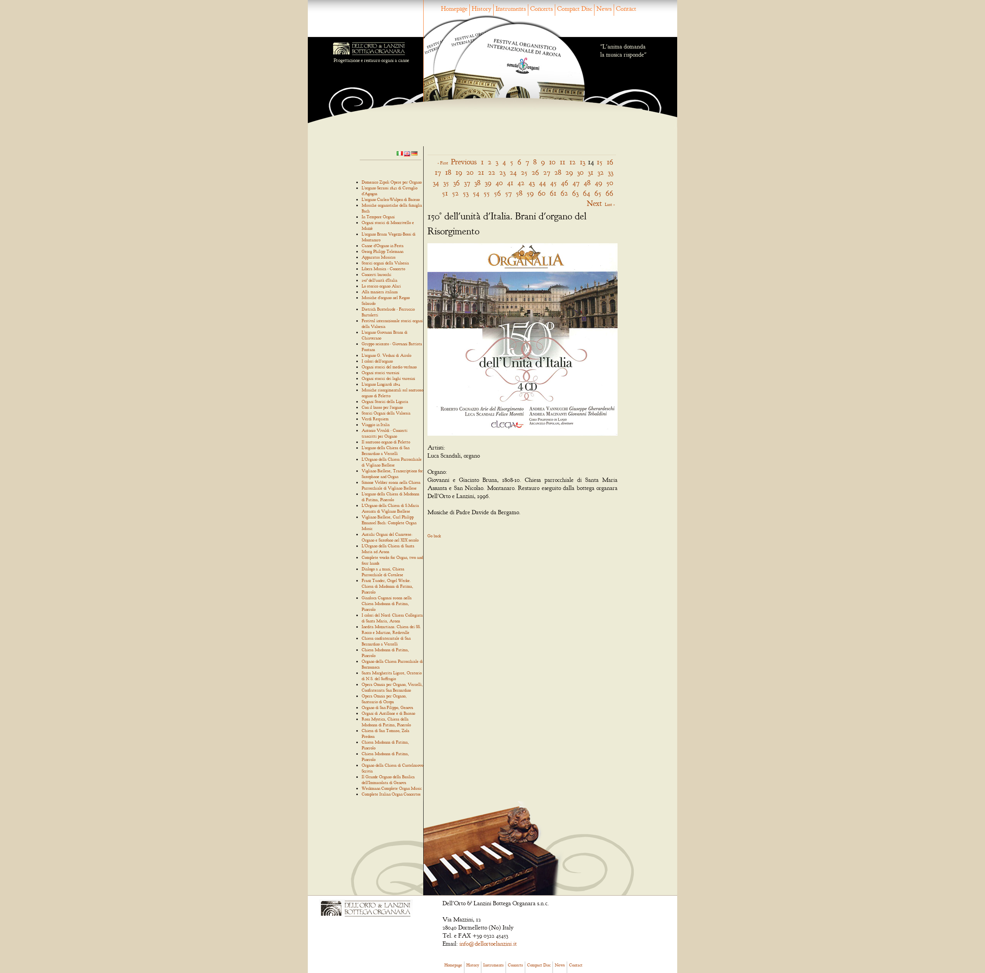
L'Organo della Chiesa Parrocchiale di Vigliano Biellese (392, 462)
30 (580, 172)
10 (552, 162)
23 (502, 172)
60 (542, 193)
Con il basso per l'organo (382, 407)
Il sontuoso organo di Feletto (386, 442)
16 (610, 162)
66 (609, 193)
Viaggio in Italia (376, 424)
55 (487, 193)
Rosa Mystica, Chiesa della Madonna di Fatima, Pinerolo (386, 721)
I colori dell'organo (377, 361)
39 (488, 182)
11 (562, 162)
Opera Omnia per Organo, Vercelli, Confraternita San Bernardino (392, 687)
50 (609, 182)
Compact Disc (574, 9)
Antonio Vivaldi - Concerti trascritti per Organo (384, 433)
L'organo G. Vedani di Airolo (386, 355)
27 (546, 172)
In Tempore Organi (378, 216)
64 (586, 193)
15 (600, 162)
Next (594, 203)
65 (597, 193)
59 (530, 193)
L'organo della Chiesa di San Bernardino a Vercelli (385, 450)
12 (572, 162)
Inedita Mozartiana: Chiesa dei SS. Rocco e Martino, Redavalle (391, 629)
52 (455, 193)
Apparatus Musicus (379, 257)
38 (477, 182)
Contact (626, 9)
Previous (464, 162)
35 (446, 182)
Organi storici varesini (380, 372)
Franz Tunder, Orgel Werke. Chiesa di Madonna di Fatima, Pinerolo (387, 586)
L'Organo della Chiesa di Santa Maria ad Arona (388, 548)
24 (513, 172)
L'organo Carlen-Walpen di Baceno (391, 199)
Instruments (511, 9)
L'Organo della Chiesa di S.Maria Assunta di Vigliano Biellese (390, 508)
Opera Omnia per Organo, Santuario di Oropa (384, 698)
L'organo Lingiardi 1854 (381, 384)
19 (459, 172)
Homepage (454, 9)
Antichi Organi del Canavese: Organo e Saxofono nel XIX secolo (390, 537)
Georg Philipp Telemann (382, 251)
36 (456, 182)
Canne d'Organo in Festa (383, 245)
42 (521, 182)
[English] (407, 153)
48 (587, 182)
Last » (610, 204)
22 (491, 172)
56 (497, 193)
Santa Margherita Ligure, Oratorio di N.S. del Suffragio (392, 675)
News (604, 9)
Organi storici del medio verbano (389, 366)
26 (535, 172)
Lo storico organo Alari (381, 286)
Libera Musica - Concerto (383, 268)
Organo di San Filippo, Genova (387, 707)
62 (564, 193)
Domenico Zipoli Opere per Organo (392, 182)
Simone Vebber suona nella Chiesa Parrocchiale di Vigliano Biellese (391, 485)
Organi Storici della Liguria (385, 401)
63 (575, 193)
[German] (414, 152)
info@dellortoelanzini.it (488, 944)
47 (576, 182)
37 (467, 182)
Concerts (541, 9)
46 (564, 182)
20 (470, 172)
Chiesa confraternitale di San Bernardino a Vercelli (386, 641)
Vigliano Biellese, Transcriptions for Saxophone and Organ (392, 473)
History (481, 9)
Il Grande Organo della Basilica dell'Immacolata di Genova (388, 779)
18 (448, 172)
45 (553, 182)
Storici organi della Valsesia (385, 263)
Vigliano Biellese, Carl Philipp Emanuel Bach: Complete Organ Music (389, 522)
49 (598, 182)
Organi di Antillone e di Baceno (388, 713)
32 (601, 172)
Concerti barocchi (376, 274)
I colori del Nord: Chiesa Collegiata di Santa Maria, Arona (392, 618)
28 (557, 172)
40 (499, 182)
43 (532, 182)
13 (582, 162)
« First (442, 163)
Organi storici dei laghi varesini (388, 378)
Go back (434, 535)
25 (524, 172)
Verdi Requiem (375, 418)
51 (445, 193)
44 (542, 182)
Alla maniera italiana (380, 291)
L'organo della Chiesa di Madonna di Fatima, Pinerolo (390, 496)
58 (519, 193)
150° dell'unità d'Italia (379, 280)
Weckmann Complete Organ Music (392, 788)
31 (590, 172)
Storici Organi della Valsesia (386, 413)
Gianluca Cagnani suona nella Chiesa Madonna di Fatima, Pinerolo (387, 603)
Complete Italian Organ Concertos (391, 794)
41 (510, 182)
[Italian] (400, 152)
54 (476, 193)
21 (481, 172)
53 (466, 193)
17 (438, 172)
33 (610, 172)
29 (569, 172)
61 (553, 193)
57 (508, 193)
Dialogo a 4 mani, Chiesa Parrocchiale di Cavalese (383, 571)
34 (436, 182)
